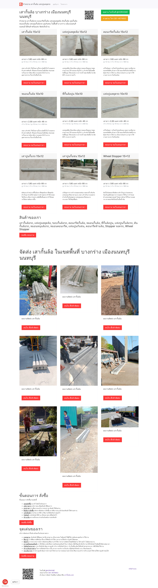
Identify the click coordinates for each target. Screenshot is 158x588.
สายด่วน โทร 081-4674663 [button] (114, 18)
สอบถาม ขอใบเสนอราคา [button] (33, 83)
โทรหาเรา (64, 4)
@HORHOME (50, 570)
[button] (89, 15)
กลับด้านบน (132, 569)
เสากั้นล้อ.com (69, 575)
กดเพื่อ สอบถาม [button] (27, 235)
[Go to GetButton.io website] (5, 585)
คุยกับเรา (56, 4)
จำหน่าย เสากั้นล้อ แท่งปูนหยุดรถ (36, 4)
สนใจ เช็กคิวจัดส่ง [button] (30, 327)
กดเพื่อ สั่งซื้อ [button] (26, 522)
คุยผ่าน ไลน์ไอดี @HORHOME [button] (115, 12)
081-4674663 (53, 573)
